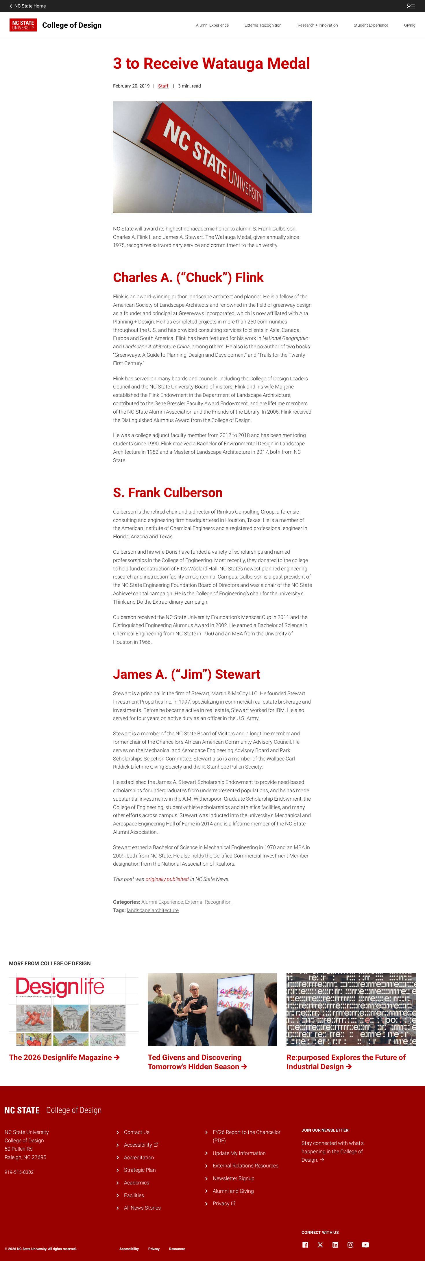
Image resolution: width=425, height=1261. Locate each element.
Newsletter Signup (233, 1178)
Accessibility (129, 1249)
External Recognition (263, 25)
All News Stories (142, 1208)
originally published (167, 879)
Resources (177, 1249)
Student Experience (371, 25)
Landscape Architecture (153, 910)
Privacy (154, 1249)
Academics (136, 1183)
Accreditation (139, 1157)
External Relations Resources (245, 1166)
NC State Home (30, 6)
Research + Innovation (318, 25)
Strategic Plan (140, 1170)
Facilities (134, 1195)
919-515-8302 (19, 1172)
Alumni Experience (212, 25)
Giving (409, 25)
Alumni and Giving (233, 1191)
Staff (163, 86)
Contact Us (136, 1132)
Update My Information (239, 1153)
